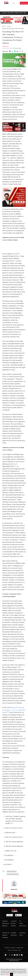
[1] (6, 157)
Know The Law (22, 925)
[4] (14, 378)
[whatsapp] (15, 51)
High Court (4, 925)
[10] (8, 712)
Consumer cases (5, 932)
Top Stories (10, 12)
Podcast (21, 935)
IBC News (13, 923)
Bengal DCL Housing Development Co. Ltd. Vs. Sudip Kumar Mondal (13, 710)
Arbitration (13, 925)
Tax (20, 921)
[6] (16, 499)
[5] (15, 466)
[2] (14, 260)
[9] (17, 666)
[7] (18, 539)
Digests (21, 923)
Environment (22, 932)
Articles (9, 26)
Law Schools (14, 921)
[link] (20, 51)
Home (3, 26)
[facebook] (9, 51)
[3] (11, 310)
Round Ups (4, 935)
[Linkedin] (17, 51)
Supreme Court (19, 12)
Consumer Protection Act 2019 (12, 874)
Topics (5, 12)
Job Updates (13, 932)
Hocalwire (16, 960)
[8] (21, 619)
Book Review (14, 935)
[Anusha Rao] (14, 883)
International (5, 937)
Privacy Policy (6, 974)
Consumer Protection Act (11, 871)
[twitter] (12, 51)
